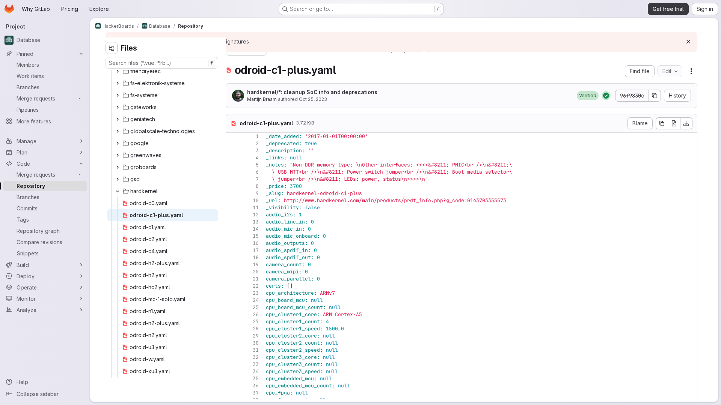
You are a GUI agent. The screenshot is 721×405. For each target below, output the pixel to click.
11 (256, 207)
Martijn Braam (262, 99)
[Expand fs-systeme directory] (117, 95)
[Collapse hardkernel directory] (117, 191)
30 (256, 343)
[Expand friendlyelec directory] (117, 71)
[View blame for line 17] (232, 250)
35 (256, 378)
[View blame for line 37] (232, 392)
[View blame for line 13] (232, 221)
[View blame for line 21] (232, 278)
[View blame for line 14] (232, 228)
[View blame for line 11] (232, 207)
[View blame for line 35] (232, 378)
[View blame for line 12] (232, 214)
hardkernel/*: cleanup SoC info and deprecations (312, 92)
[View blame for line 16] (232, 243)
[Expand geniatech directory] (117, 119)
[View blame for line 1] (232, 136)
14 (256, 229)
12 (256, 215)
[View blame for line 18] (232, 257)
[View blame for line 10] (232, 200)
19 (256, 264)
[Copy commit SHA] (655, 96)
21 (256, 279)
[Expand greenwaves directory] (117, 155)
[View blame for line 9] (232, 193)
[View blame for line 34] (232, 371)
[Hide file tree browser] (112, 48)
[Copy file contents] (662, 123)
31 (256, 350)
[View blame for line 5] (232, 164)
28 (256, 329)
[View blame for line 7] (232, 179)
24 (256, 300)
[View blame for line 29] (232, 335)
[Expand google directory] (117, 143)
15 (256, 236)
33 (256, 364)
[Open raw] (674, 123)
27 (256, 321)
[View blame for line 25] (232, 307)
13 (256, 222)
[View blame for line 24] (232, 300)
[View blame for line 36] (232, 385)
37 (256, 393)
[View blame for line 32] (232, 357)
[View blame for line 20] (232, 271)
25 (256, 307)
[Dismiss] (688, 41)
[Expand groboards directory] (117, 167)
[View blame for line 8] (232, 186)
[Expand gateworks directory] (117, 107)
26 (256, 314)
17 (256, 250)
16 (256, 243)
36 (256, 385)
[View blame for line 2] (232, 143)
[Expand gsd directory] (117, 179)
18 (256, 257)
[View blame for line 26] (232, 314)
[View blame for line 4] (232, 157)
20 (256, 271)
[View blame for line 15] (232, 236)
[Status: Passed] (606, 95)
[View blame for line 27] (232, 321)
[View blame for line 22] (232, 286)
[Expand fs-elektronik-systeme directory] (117, 83)
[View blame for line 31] (232, 350)
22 (256, 286)
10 (256, 200)
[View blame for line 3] (232, 150)
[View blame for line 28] (232, 328)
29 (256, 336)
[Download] (686, 123)
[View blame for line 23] (232, 293)
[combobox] (162, 63)
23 (256, 293)
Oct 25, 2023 (313, 99)
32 (256, 357)
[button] (588, 95)
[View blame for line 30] (232, 342)
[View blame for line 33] (232, 364)
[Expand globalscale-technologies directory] (117, 131)
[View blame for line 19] (232, 264)
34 (256, 371)
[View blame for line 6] (232, 172)
